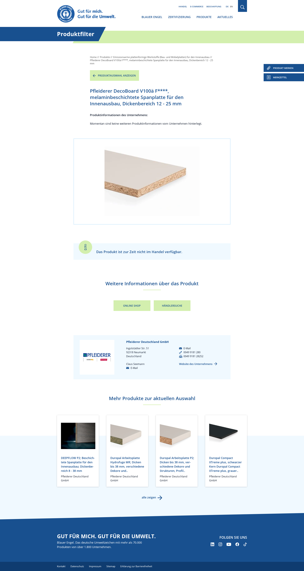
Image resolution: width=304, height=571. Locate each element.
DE (227, 6)
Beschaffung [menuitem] (213, 6)
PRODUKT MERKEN (283, 68)
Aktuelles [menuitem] (225, 17)
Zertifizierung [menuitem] (179, 17)
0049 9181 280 (192, 352)
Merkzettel (280, 77)
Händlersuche (172, 305)
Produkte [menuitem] (204, 17)
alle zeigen (149, 497)
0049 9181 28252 (193, 356)
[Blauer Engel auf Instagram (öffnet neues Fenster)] (220, 544)
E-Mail (134, 368)
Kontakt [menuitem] (61, 566)
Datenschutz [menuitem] (77, 566)
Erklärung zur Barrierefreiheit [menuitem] (136, 566)
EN (231, 6)
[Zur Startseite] (89, 14)
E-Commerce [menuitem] (196, 6)
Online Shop (132, 305)
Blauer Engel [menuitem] (152, 17)
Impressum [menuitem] (95, 566)
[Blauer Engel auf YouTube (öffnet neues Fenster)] (228, 544)
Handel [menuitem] (183, 6)
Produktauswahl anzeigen (117, 75)
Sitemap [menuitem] (110, 566)
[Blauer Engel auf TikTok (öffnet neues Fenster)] (245, 544)
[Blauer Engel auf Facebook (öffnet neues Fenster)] (237, 544)
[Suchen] (242, 7)
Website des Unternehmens (195, 364)
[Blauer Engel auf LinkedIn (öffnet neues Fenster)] (212, 544)
